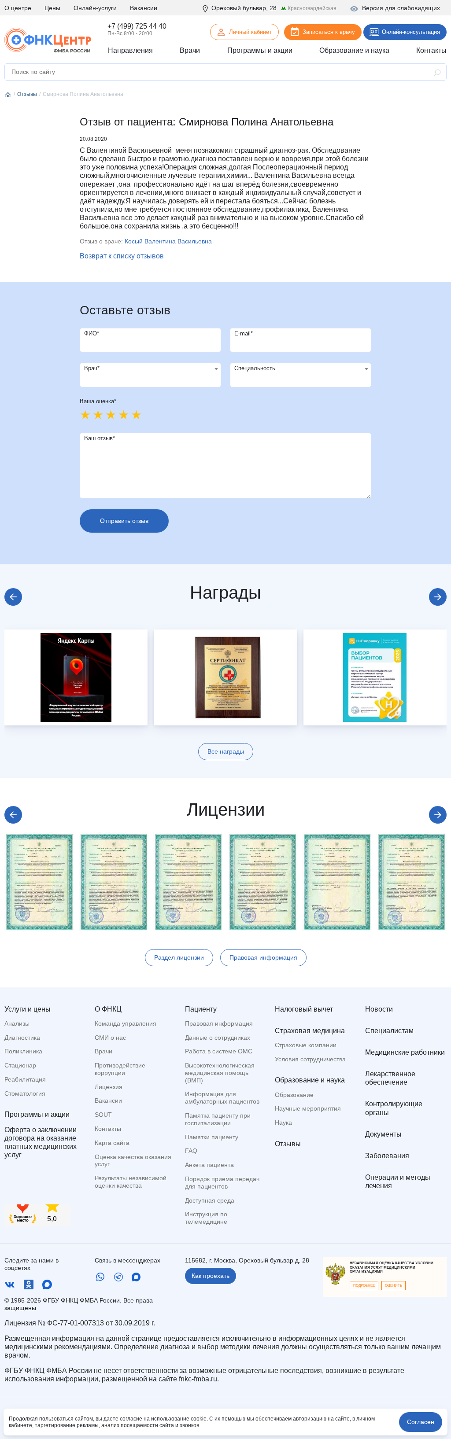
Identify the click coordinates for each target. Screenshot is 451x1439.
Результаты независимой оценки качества (130, 1181)
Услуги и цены (27, 1009)
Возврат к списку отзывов (122, 256)
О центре (17, 7)
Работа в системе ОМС (218, 1051)
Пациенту (201, 1009)
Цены (52, 7)
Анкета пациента (209, 1164)
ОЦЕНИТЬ (393, 1286)
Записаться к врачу (329, 32)
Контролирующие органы (393, 1108)
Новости (379, 1009)
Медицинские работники (405, 1052)
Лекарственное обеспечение (390, 1078)
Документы (383, 1134)
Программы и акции (37, 1114)
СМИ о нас (110, 1037)
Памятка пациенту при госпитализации (218, 1119)
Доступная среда (209, 1200)
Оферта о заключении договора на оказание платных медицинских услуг (40, 1142)
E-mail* (243, 333)
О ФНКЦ (108, 1009)
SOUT (103, 1114)
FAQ (191, 1150)
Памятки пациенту (211, 1137)
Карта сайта (112, 1142)
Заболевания (387, 1155)
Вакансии (143, 7)
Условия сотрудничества (310, 1059)
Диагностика (22, 1037)
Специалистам (389, 1030)
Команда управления (125, 1023)
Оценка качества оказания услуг (133, 1160)
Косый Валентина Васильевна (168, 241)
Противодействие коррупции (120, 1069)
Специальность (254, 368)
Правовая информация (263, 957)
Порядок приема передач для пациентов (222, 1182)
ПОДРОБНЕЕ (364, 1286)
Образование (294, 1094)
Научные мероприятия (308, 1108)
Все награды (225, 751)
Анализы (17, 1023)
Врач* (92, 368)
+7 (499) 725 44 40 (136, 26)
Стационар (20, 1065)
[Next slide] (438, 597)
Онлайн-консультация (411, 32)
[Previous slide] (13, 597)
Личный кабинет (250, 32)
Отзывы (288, 1144)
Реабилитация (25, 1079)
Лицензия (108, 1086)
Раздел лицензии (179, 957)
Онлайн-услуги (95, 7)
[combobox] (150, 375)
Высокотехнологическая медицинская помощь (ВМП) (220, 1073)
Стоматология (24, 1093)
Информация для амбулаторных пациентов (222, 1097)
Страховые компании (305, 1045)
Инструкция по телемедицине (206, 1218)
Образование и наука (310, 1080)
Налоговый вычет (304, 1009)
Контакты (108, 1128)
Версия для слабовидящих (401, 7)
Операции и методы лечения (397, 1181)
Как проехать (210, 1275)
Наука (283, 1122)
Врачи (103, 1051)
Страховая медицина (310, 1030)
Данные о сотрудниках (217, 1037)
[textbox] (150, 369)
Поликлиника (23, 1051)
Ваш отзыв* (99, 438)
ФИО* (91, 333)
